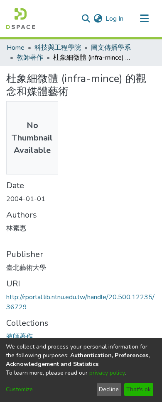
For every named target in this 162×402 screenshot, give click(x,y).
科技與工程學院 (57, 47)
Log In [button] (115, 18)
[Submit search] (86, 19)
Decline (109, 389)
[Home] (20, 18)
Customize (19, 389)
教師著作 (30, 57)
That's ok (138, 389)
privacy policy (107, 373)
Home (16, 47)
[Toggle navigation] (144, 19)
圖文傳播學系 (111, 47)
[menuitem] (98, 19)
